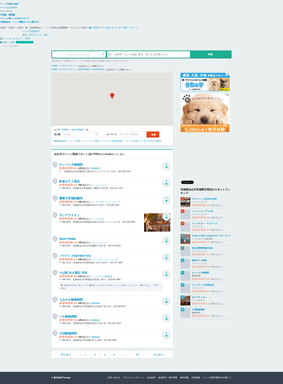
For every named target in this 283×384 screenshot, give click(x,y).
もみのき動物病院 (71, 299)
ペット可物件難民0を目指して (217, 377)
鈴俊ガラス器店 (69, 181)
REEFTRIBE (67, 239)
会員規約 (151, 377)
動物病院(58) (60, 141)
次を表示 (158, 354)
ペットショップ (99, 185)
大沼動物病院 (68, 333)
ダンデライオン (69, 215)
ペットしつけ (98, 202)
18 (137, 354)
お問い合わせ (113, 377)
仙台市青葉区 (77, 129)
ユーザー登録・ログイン (126, 27)
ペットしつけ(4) (129, 141)
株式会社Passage (62, 377)
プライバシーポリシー (133, 377)
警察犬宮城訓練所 (71, 198)
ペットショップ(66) (89, 141)
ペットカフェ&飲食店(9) (110, 141)
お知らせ (109, 27)
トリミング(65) (73, 141)
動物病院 (96, 168)
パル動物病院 (68, 316)
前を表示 (66, 354)
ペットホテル (98, 219)
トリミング (97, 259)
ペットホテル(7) (144, 141)
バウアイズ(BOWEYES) (75, 255)
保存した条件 (9, 42)
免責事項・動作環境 (167, 377)
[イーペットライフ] (205, 113)
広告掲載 (195, 377)
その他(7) (156, 141)
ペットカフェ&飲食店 (102, 276)
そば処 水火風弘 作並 (73, 272)
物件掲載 (184, 377)
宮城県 (65, 129)
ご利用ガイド (98, 27)
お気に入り (26, 42)
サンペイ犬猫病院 (71, 164)
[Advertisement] (205, 155)
